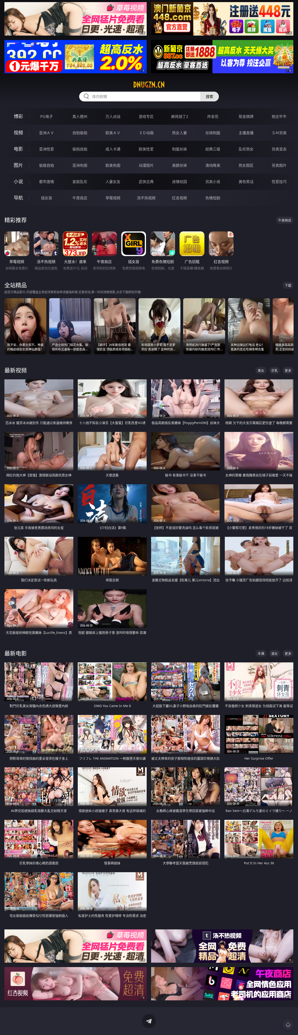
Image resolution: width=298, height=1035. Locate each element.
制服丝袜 (179, 149)
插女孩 (46, 197)
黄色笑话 (246, 181)
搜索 (209, 96)
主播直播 (246, 132)
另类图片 (279, 165)
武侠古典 (146, 181)
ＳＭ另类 (279, 132)
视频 (18, 133)
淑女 (274, 653)
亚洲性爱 (46, 149)
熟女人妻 (179, 132)
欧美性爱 (146, 149)
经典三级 (212, 149)
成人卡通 (112, 149)
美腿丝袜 (179, 165)
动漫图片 (146, 165)
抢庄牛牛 (279, 116)
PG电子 (46, 116)
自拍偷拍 (79, 132)
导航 (18, 198)
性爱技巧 (279, 181)
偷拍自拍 (79, 149)
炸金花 (212, 116)
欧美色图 (112, 165)
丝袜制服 (212, 132)
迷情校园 (179, 181)
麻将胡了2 (179, 116)
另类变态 (279, 149)
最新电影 (15, 653)
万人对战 (112, 116)
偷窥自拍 (46, 165)
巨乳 (274, 370)
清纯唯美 (212, 165)
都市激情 (46, 181)
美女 (261, 370)
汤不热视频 (146, 197)
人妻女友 (112, 181)
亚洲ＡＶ (46, 132)
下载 (288, 285)
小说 (18, 181)
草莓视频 (112, 197)
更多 (288, 370)
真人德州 (79, 116)
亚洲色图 (79, 165)
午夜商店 (79, 197)
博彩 (18, 116)
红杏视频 (179, 197)
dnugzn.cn (149, 84)
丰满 (261, 653)
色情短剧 (212, 197)
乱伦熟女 (246, 149)
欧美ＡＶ (112, 132)
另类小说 (212, 181)
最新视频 (15, 370)
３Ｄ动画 (146, 132)
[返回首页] (288, 1024)
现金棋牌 (246, 116)
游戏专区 (146, 116)
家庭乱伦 (79, 181)
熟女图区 (246, 165)
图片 (18, 165)
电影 (18, 149)
